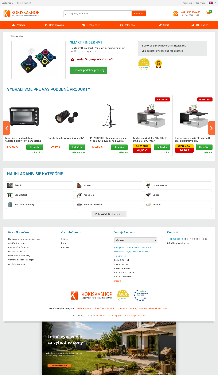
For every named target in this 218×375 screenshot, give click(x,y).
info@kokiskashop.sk (178, 243)
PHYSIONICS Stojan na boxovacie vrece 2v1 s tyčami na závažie (108, 139)
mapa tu (117, 281)
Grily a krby (110, 308)
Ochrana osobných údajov (21, 260)
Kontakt (27, 3)
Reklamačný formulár (18, 247)
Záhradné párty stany (158, 308)
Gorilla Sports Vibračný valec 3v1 (66, 138)
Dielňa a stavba (83, 308)
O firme (65, 239)
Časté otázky (7, 3)
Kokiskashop (17, 36)
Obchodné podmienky (19, 256)
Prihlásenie (187, 3)
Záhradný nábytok (137, 308)
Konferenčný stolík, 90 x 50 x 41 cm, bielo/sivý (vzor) (150, 139)
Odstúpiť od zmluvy (18, 243)
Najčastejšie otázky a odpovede (24, 239)
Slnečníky (122, 308)
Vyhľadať (138, 13)
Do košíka (34, 147)
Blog (19, 3)
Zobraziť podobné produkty (89, 70)
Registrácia (200, 3)
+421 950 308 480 (176, 239)
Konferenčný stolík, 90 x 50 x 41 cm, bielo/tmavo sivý (192, 139)
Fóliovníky (98, 308)
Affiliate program (17, 264)
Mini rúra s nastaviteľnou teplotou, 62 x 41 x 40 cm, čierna (23, 139)
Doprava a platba (17, 251)
